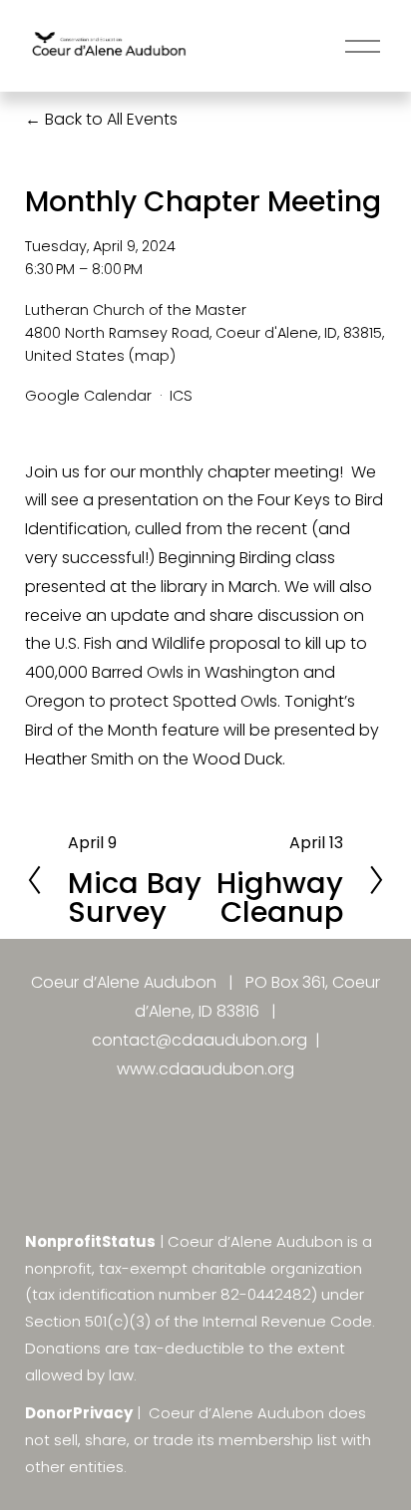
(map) (152, 356)
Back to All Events (111, 119)
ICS (181, 396)
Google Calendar (88, 396)
